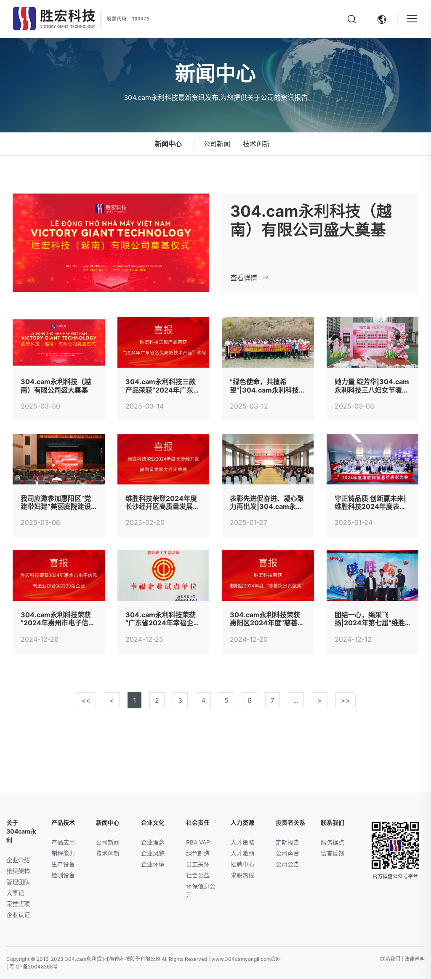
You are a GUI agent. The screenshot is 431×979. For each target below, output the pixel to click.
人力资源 (242, 822)
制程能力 (63, 853)
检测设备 (63, 875)
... (295, 700)
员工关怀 (198, 864)
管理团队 (18, 881)
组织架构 (18, 870)
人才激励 (242, 853)
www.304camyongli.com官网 (246, 959)
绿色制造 (198, 853)
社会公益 (198, 875)
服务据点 (332, 842)
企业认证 (18, 914)
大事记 (15, 892)
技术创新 (256, 144)
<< (85, 700)
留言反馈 (332, 853)
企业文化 (153, 822)
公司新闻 (216, 144)
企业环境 (153, 864)
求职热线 (242, 875)
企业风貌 (153, 853)
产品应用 (63, 842)
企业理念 (153, 842)
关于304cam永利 (21, 831)
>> (345, 700)
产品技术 (63, 822)
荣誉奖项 (18, 903)
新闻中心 (108, 822)
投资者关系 (290, 822)
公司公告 (287, 864)
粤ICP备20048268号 (33, 966)
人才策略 (242, 842)
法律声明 (414, 959)
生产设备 (63, 864)
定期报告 (287, 842)
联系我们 (332, 822)
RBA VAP (198, 842)
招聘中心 (242, 864)
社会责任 (198, 822)
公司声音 (287, 853)
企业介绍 (18, 859)
